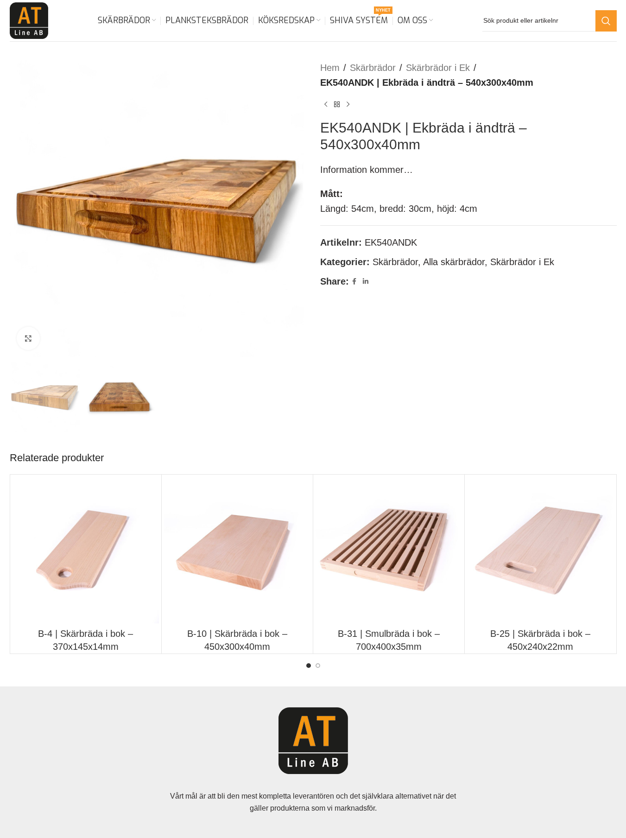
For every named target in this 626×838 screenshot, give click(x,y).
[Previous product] (325, 104)
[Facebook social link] (354, 281)
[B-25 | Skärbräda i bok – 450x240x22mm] (540, 550)
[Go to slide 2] (318, 665)
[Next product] (348, 104)
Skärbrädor (373, 68)
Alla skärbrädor (454, 262)
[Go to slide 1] (308, 665)
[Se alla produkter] (336, 104)
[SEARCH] (606, 21)
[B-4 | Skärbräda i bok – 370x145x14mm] (86, 550)
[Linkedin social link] (365, 281)
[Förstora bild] (28, 338)
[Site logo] (29, 20)
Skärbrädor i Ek (438, 68)
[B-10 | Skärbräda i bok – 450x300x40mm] (237, 550)
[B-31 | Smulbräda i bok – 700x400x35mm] (389, 550)
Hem (330, 68)
